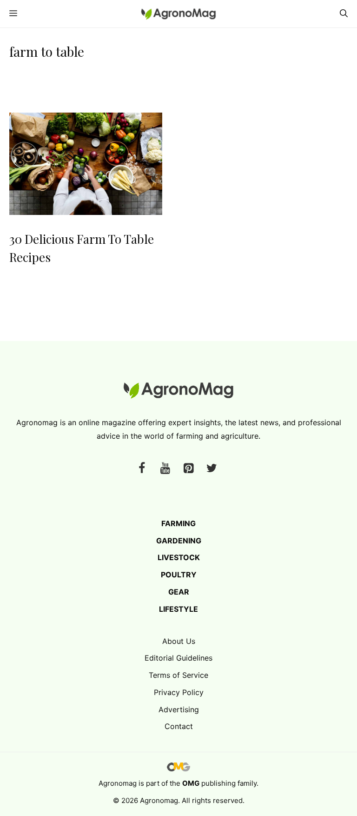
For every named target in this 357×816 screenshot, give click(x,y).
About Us (178, 641)
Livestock (179, 557)
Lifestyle (178, 609)
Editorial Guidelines (178, 657)
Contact (179, 726)
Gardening (178, 540)
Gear (178, 591)
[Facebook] (142, 469)
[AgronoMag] (178, 14)
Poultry (179, 574)
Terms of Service (178, 675)
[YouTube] (165, 469)
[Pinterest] (188, 469)
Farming (178, 523)
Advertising (179, 709)
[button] (344, 14)
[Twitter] (211, 469)
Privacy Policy (179, 692)
